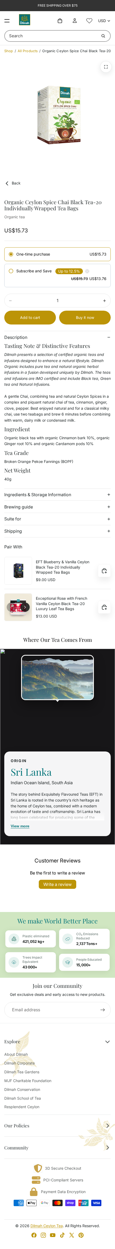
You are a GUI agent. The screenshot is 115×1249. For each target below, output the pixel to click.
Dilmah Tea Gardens (21, 1072)
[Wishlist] (89, 21)
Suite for (12, 518)
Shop (8, 51)
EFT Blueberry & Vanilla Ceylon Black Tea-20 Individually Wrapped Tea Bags (62, 567)
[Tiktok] (62, 1235)
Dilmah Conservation (22, 1089)
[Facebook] (34, 1235)
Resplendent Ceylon (21, 1106)
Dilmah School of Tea (22, 1098)
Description (15, 337)
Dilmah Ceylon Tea (46, 1225)
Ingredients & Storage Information (37, 494)
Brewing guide (18, 507)
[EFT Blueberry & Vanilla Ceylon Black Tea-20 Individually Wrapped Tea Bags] (18, 570)
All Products (28, 51)
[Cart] (60, 21)
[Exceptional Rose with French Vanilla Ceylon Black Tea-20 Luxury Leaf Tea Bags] (18, 607)
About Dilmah (16, 1054)
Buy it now (85, 317)
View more (20, 826)
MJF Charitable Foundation (27, 1080)
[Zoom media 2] (106, 67)
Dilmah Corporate (19, 1063)
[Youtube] (52, 1235)
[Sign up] (102, 1010)
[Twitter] (71, 1235)
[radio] (57, 254)
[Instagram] (43, 1235)
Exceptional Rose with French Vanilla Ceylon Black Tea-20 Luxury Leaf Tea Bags (61, 603)
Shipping (13, 531)
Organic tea (14, 217)
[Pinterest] (81, 1235)
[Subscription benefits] (87, 271)
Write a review (57, 884)
